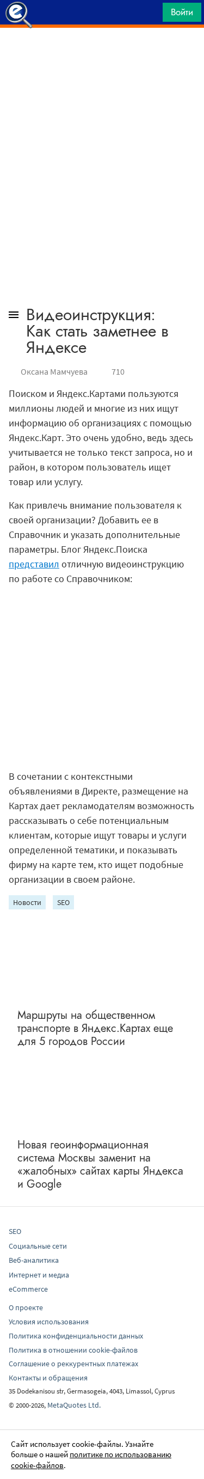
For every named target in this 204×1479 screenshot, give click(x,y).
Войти (182, 12)
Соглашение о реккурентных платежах (73, 1363)
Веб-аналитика (34, 1260)
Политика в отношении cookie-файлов (73, 1350)
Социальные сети (38, 1246)
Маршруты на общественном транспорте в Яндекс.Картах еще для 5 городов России (95, 1028)
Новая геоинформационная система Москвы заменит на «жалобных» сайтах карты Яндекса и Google (100, 1164)
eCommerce (28, 1289)
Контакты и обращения (48, 1378)
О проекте (26, 1307)
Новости (27, 902)
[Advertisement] (102, 55)
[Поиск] (150, 15)
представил (34, 564)
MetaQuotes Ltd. (74, 1405)
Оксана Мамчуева (54, 371)
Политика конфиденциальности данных (76, 1336)
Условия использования (49, 1322)
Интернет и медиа (39, 1275)
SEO (63, 902)
